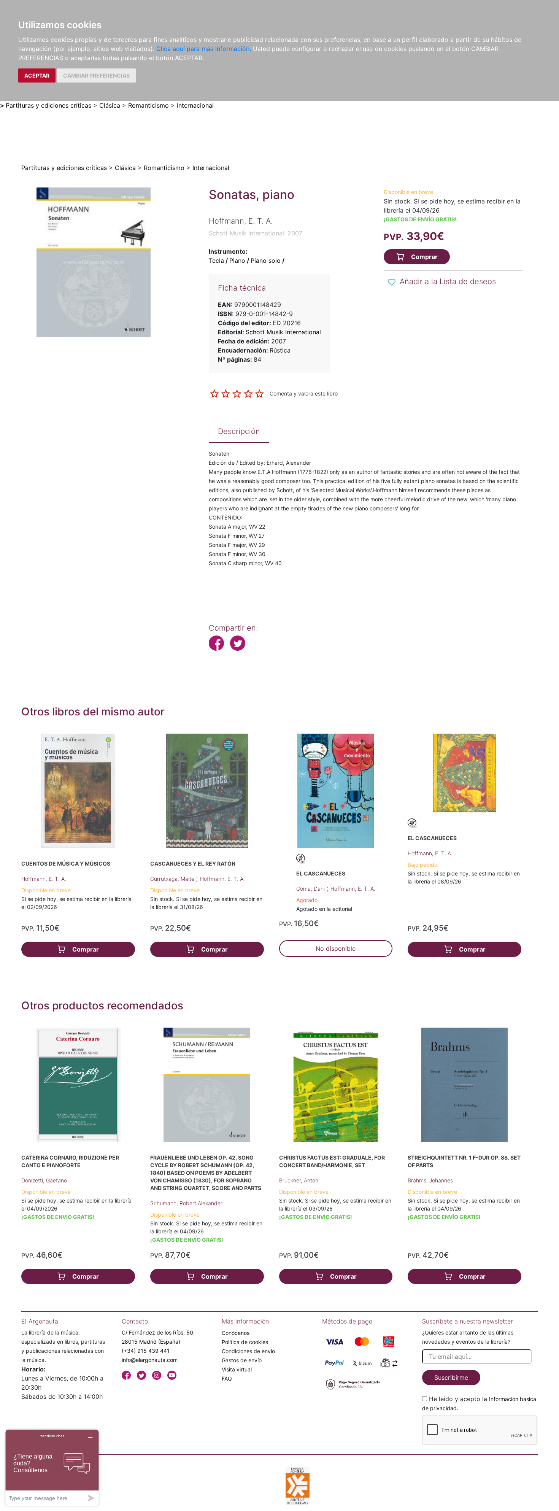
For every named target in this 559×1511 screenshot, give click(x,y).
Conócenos (235, 1333)
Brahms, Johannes (430, 1180)
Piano (237, 260)
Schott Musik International (283, 332)
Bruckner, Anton (298, 1180)
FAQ (227, 1378)
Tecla (216, 260)
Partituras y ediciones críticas (48, 105)
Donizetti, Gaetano (44, 1180)
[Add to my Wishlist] (392, 282)
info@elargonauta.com (150, 1360)
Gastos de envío (242, 1360)
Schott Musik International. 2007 (255, 233)
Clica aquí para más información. (203, 48)
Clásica (109, 105)
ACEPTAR (36, 75)
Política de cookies (245, 1342)
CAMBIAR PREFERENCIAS (96, 75)
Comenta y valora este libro (304, 393)
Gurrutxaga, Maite (173, 878)
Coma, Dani (311, 888)
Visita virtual (237, 1369)
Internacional (195, 105)
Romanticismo (148, 105)
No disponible (336, 948)
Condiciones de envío (248, 1351)
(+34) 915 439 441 (146, 1350)
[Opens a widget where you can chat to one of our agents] (52, 1467)
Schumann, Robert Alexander (186, 1203)
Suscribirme (451, 1377)
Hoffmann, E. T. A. (43, 878)
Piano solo (266, 260)
